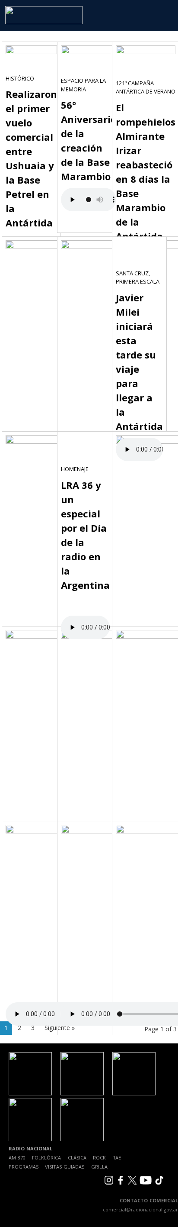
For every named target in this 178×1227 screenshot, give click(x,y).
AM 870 (17, 1157)
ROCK (99, 1157)
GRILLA (99, 1166)
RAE (116, 1157)
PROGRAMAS (23, 1166)
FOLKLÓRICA (46, 1157)
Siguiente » (59, 1028)
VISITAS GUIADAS (64, 1166)
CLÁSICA (77, 1157)
